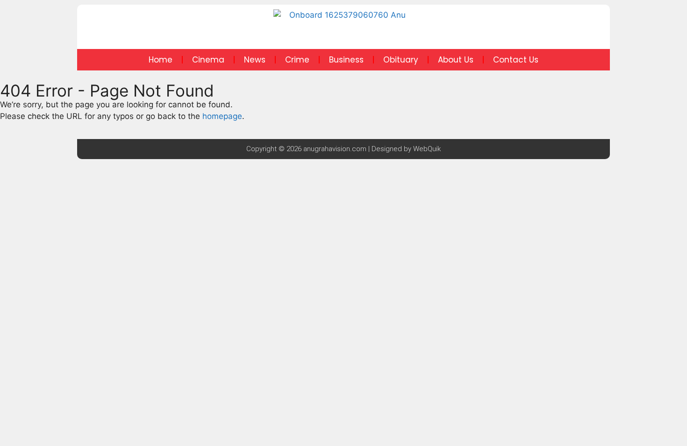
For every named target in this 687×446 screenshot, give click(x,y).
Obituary (400, 59)
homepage (222, 116)
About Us (455, 59)
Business (346, 59)
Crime (297, 59)
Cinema (208, 59)
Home (160, 59)
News (254, 59)
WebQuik (427, 149)
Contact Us (515, 59)
